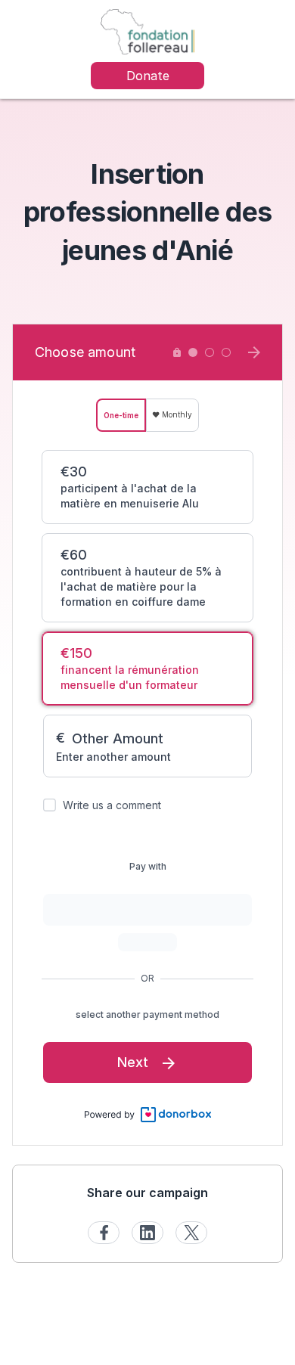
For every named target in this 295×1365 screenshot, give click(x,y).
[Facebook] (104, 1232)
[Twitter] (191, 1232)
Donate (147, 75)
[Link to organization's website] (147, 30)
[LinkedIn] (147, 1232)
